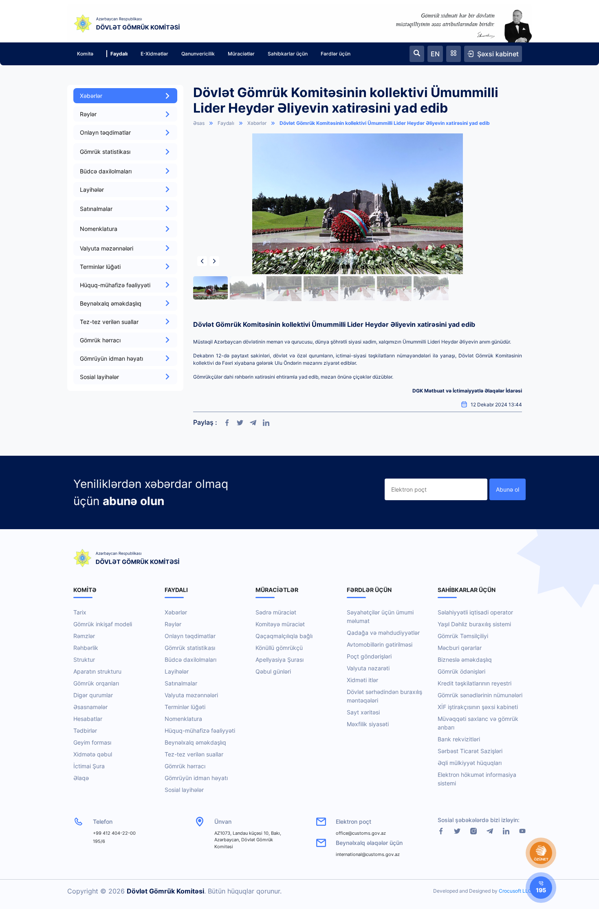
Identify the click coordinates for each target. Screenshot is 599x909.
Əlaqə (81, 777)
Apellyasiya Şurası (279, 659)
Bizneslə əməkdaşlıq (465, 659)
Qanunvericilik (198, 54)
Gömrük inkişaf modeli (102, 624)
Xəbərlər (91, 95)
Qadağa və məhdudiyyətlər (383, 632)
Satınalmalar (181, 683)
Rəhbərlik (85, 647)
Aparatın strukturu (97, 671)
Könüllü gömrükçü (279, 647)
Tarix (79, 612)
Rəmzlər (84, 635)
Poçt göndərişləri (369, 656)
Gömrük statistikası (190, 647)
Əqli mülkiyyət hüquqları (470, 762)
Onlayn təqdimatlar (105, 132)
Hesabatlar (87, 718)
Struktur (84, 659)
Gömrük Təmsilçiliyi (463, 635)
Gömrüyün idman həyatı (111, 358)
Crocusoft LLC (515, 891)
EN (435, 54)
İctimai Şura (89, 766)
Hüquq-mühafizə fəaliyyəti (115, 285)
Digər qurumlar (93, 695)
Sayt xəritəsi (363, 712)
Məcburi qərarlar (460, 647)
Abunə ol (507, 489)
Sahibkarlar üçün (288, 54)
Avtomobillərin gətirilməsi (379, 644)
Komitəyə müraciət (280, 624)
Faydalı (119, 54)
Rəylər (88, 114)
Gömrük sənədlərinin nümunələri (480, 695)
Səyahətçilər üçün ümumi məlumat (380, 616)
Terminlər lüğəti (100, 266)
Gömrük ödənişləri (461, 671)
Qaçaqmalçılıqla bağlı (284, 635)
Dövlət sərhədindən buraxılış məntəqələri (384, 696)
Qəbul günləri (273, 671)
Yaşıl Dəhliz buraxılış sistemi (474, 624)
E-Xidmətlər (154, 54)
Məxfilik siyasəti (368, 724)
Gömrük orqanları (96, 683)
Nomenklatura (183, 718)
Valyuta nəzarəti (368, 668)
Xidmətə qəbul (92, 754)
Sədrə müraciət (275, 612)
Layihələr (92, 189)
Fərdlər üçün (335, 54)
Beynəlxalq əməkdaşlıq (110, 303)
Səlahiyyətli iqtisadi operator (475, 612)
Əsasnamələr (90, 706)
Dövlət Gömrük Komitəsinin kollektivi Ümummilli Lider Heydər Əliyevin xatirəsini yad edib (385, 123)
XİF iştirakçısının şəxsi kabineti (478, 706)
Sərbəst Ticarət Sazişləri (470, 750)
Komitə (85, 54)
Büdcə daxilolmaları (106, 171)
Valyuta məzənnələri (106, 248)
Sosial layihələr (99, 376)
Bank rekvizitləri (459, 739)
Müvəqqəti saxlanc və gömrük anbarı (478, 723)
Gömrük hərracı (100, 340)
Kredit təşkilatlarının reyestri (474, 683)
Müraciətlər (241, 54)
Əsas (199, 123)
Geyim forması (92, 742)
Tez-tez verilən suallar (109, 321)
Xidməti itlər (362, 679)
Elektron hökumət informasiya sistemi (477, 779)
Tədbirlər (85, 730)
